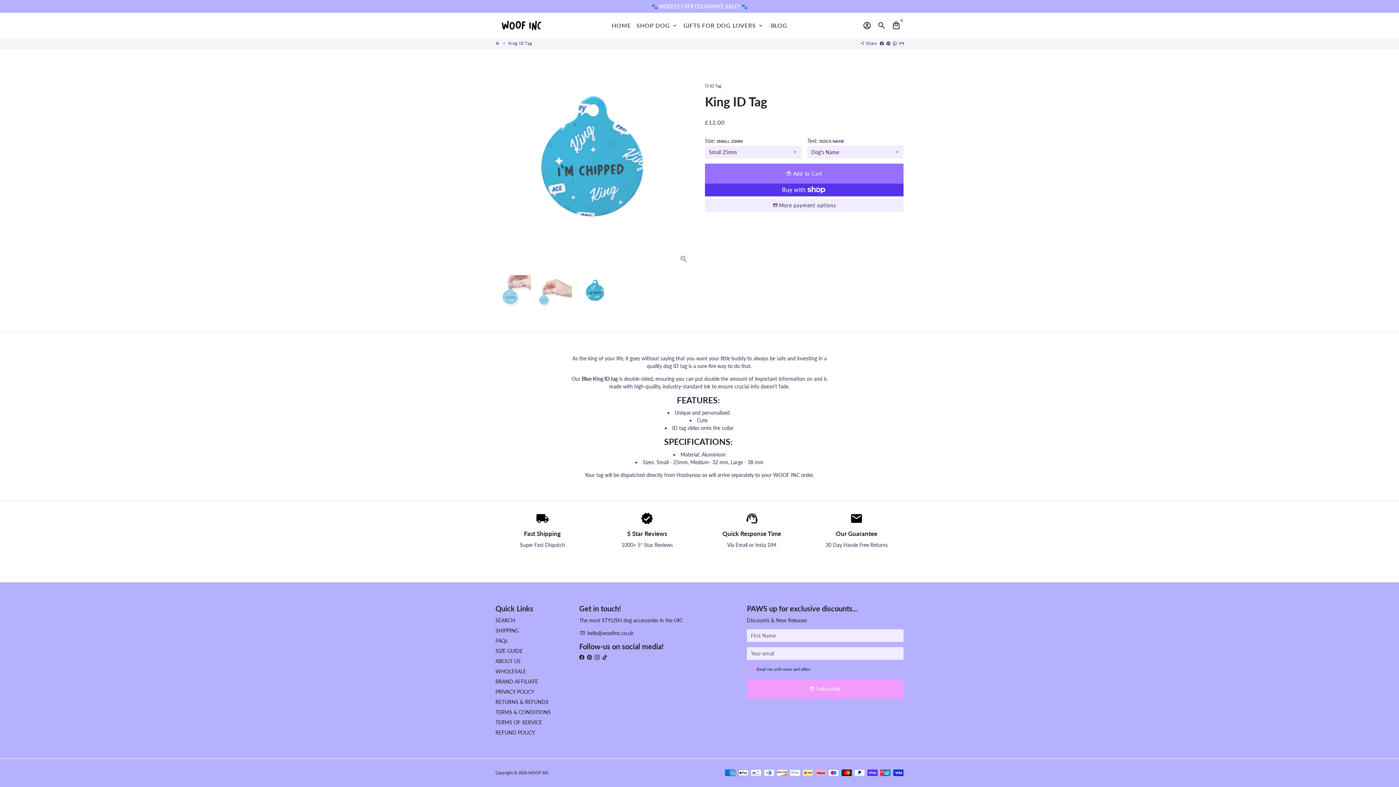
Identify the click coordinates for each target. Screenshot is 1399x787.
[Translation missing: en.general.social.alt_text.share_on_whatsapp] (895, 43)
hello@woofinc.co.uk (607, 633)
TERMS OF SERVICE (518, 722)
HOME (621, 25)
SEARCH (505, 620)
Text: (825, 141)
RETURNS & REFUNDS (522, 702)
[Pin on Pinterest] (888, 43)
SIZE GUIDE (509, 651)
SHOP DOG (656, 25)
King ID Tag (520, 43)
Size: (723, 141)
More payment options (807, 205)
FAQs (501, 641)
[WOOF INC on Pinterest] (589, 657)
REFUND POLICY (515, 732)
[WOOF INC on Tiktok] (604, 657)
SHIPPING (507, 630)
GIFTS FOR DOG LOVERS (723, 25)
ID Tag (713, 85)
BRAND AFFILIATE (516, 681)
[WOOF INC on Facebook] (581, 657)
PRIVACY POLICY (514, 692)
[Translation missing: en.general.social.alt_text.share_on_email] (902, 43)
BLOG (779, 25)
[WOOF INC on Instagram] (597, 657)
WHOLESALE (510, 671)
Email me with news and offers (784, 669)
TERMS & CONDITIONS (523, 712)
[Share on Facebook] (882, 43)
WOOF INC (538, 772)
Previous (504, 170)
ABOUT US (508, 661)
